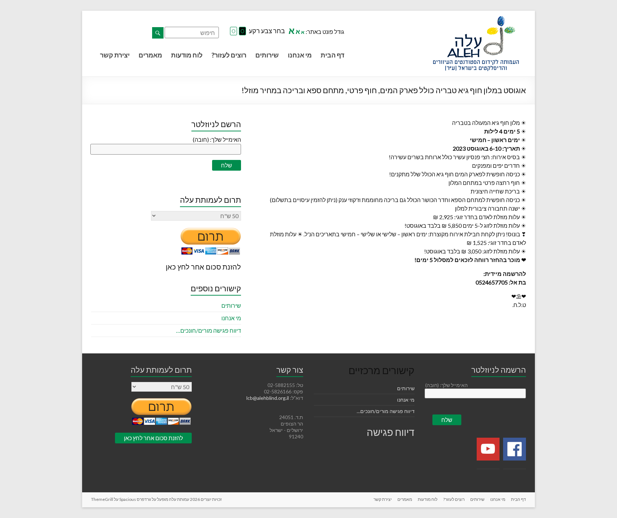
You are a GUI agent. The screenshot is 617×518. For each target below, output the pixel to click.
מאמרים (150, 55)
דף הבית (332, 55)
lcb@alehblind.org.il (268, 398)
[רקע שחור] (242, 31)
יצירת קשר (115, 55)
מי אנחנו (300, 55)
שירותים (267, 55)
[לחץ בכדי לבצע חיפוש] (158, 33)
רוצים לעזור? (228, 55)
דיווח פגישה (391, 432)
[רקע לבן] (233, 31)
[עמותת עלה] (476, 19)
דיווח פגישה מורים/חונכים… (208, 330)
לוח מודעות (186, 55)
